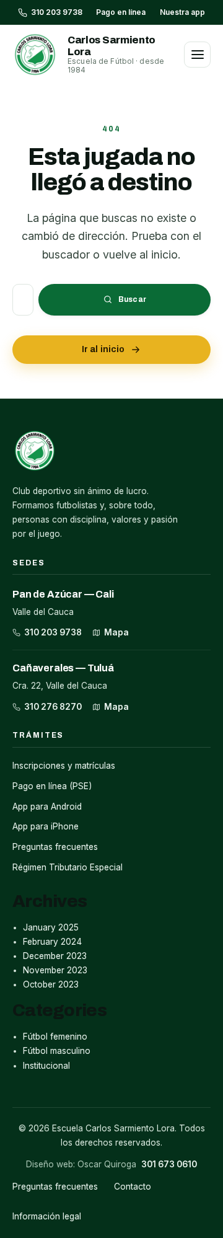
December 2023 (55, 956)
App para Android (47, 806)
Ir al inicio (103, 349)
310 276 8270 (53, 707)
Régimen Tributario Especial (67, 867)
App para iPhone (45, 826)
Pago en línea (121, 12)
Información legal (46, 1216)
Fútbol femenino (55, 1036)
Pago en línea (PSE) (52, 786)
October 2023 (51, 984)
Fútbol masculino (56, 1051)
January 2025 (51, 927)
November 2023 (55, 970)
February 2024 (52, 942)
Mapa (116, 632)
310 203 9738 (53, 632)
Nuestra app (182, 12)
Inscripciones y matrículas (63, 766)
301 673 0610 (169, 1164)
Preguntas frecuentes (55, 847)
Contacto (132, 1187)
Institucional (46, 1066)
